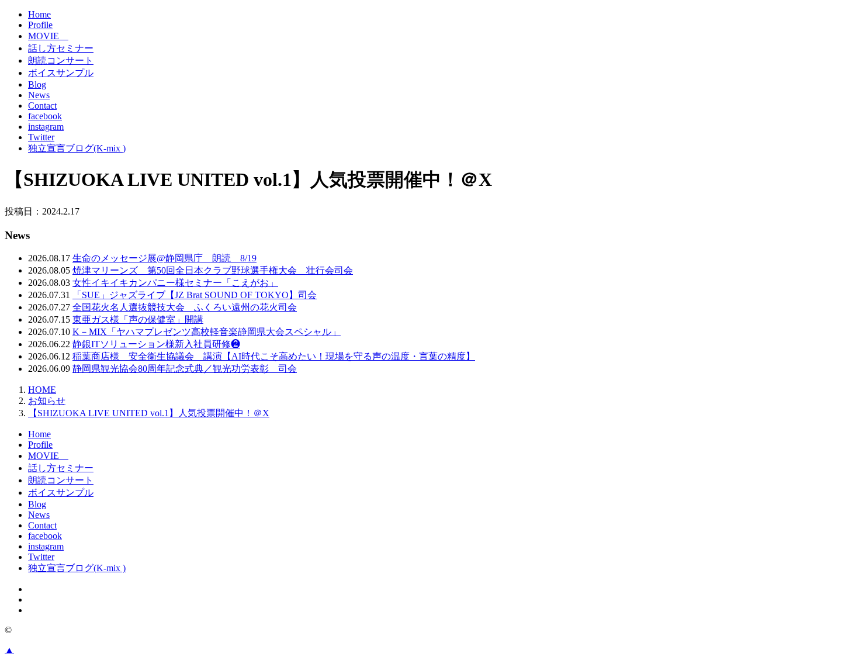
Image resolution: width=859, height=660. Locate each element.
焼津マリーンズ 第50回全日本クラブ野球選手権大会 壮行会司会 (212, 270)
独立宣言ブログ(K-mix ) (77, 148)
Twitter (41, 137)
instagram (46, 127)
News (39, 95)
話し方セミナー (60, 48)
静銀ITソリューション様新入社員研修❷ (156, 344)
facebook (45, 116)
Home (39, 14)
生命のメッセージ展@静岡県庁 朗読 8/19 (164, 258)
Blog (37, 84)
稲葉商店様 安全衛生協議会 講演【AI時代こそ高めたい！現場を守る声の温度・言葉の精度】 (273, 356)
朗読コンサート (60, 60)
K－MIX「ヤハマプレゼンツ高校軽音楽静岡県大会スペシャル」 (206, 332)
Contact (42, 105)
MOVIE (48, 36)
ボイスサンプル (60, 73)
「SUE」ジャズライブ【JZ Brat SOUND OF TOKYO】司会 (194, 295)
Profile (40, 25)
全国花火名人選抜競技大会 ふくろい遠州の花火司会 (184, 307)
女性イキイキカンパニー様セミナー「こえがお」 (175, 283)
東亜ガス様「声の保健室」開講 (137, 319)
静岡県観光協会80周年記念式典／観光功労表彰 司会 (184, 369)
